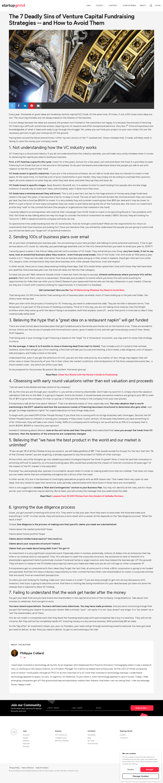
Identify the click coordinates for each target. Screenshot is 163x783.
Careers (123, 735)
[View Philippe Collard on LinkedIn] (24, 657)
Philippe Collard (32, 653)
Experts (25, 738)
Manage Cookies (141, 776)
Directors (26, 746)
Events (99, 5)
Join (88, 5)
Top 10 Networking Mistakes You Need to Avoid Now (96, 290)
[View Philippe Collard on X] (20, 657)
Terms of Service (27, 768)
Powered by (139, 778)
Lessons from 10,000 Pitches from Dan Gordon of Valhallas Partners (87, 496)
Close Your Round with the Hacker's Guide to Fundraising (87, 374)
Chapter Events (61, 738)
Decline (130, 769)
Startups (26, 741)
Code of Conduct (41, 768)
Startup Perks (129, 5)
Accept (149, 769)
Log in (157, 5)
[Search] (151, 6)
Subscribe (140, 708)
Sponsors (26, 744)
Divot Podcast (93, 744)
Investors (26, 735)
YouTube (91, 741)
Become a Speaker (62, 741)
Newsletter (92, 735)
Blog (89, 738)
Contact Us (124, 738)
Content (113, 5)
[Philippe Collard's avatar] (14, 653)
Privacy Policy (15, 768)
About (143, 5)
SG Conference (61, 735)
